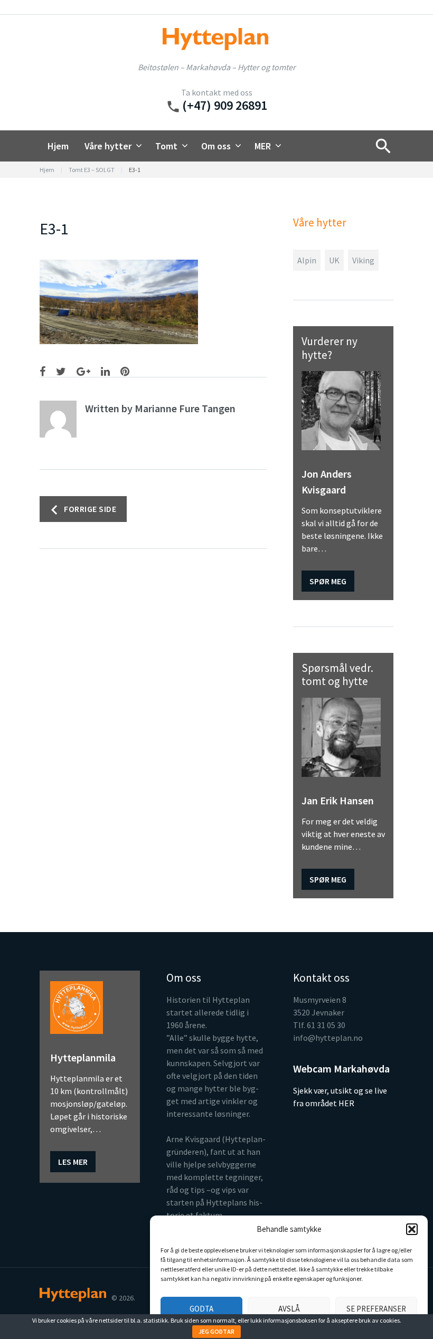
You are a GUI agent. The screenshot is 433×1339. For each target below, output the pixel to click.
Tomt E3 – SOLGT (92, 170)
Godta (201, 1309)
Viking (363, 260)
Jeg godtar (216, 1331)
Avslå (289, 1309)
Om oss (216, 146)
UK (334, 260)
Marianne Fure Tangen (185, 408)
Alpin (306, 260)
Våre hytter (107, 146)
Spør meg (327, 581)
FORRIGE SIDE (90, 508)
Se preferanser (376, 1309)
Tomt (166, 146)
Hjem (58, 146)
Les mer (73, 1161)
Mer (263, 146)
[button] (412, 1229)
